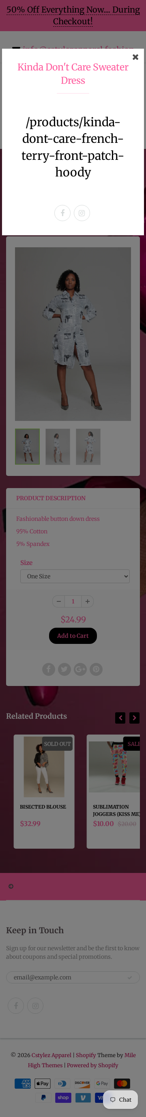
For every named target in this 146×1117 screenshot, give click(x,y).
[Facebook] (62, 213)
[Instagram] (82, 213)
